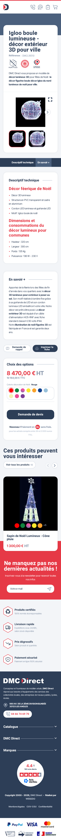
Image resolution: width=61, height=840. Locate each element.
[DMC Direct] (6, 7)
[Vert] (22, 525)
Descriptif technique (23, 162)
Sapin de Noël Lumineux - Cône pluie (28, 537)
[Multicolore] (28, 525)
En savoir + (43, 162)
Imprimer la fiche (47, 348)
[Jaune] (34, 525)
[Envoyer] (50, 589)
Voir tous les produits (17, 465)
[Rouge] (17, 525)
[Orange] (40, 525)
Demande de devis (30, 414)
